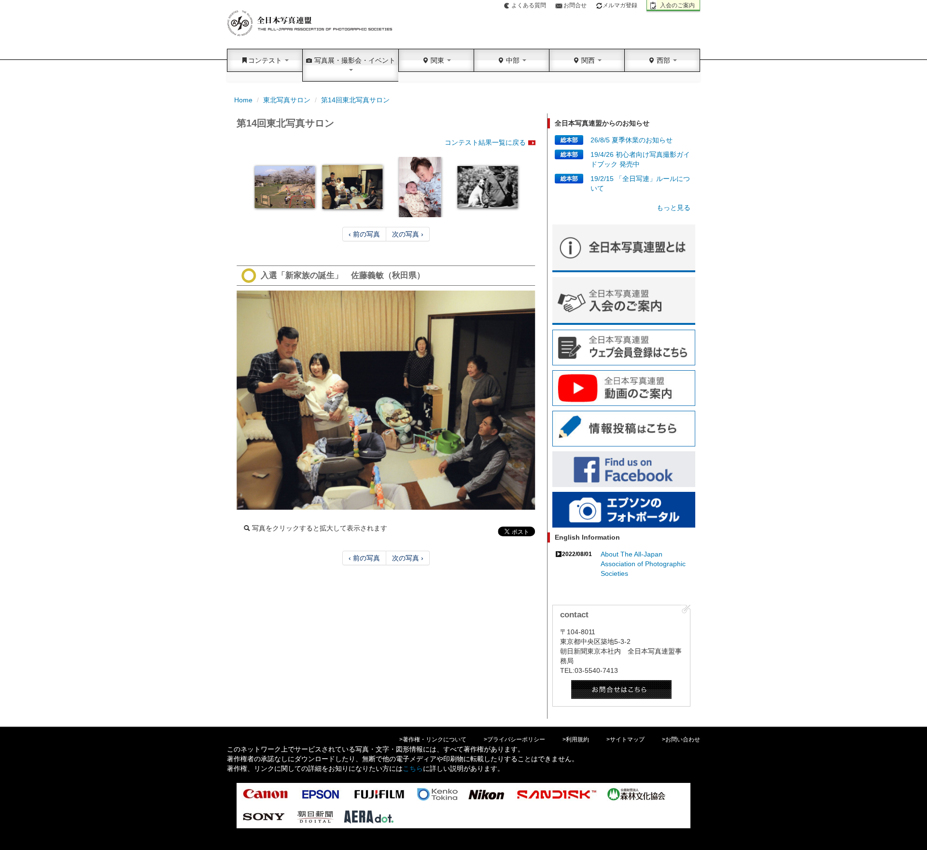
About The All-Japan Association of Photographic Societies (643, 563)
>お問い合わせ (681, 739)
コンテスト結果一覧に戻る (485, 142)
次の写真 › (407, 234)
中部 (512, 60)
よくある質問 (528, 5)
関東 (437, 60)
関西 (588, 60)
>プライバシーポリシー (514, 739)
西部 (663, 60)
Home (243, 100)
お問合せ (575, 5)
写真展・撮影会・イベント (353, 60)
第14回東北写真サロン (355, 100)
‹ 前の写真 (364, 234)
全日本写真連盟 (310, 23)
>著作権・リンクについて (432, 739)
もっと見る (673, 207)
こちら (413, 768)
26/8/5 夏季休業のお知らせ (631, 140)
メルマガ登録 (620, 5)
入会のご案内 (677, 5)
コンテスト (266, 60)
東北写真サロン (286, 100)
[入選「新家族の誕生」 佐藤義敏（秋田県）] (386, 400)
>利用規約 (575, 739)
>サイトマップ (625, 739)
